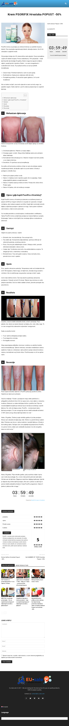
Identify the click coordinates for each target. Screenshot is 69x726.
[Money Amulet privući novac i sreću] (38, 573)
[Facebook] (26, 698)
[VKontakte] (38, 698)
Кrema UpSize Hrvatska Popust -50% (10, 558)
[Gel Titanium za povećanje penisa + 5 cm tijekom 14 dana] (7, 573)
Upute (5, 104)
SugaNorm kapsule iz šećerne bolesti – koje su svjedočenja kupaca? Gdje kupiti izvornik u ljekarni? (22, 602)
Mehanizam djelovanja (10, 98)
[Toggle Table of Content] (24, 95)
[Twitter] (30, 698)
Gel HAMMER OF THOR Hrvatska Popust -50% (35, 558)
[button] (65, 3)
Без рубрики (4, 577)
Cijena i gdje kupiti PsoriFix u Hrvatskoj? (15, 100)
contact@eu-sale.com (38, 694)
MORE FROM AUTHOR (22, 565)
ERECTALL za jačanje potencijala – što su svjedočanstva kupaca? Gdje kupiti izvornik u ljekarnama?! (7, 602)
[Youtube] (42, 698)
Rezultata (6, 106)
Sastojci (6, 102)
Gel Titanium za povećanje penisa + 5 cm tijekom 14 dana (7, 581)
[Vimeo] (34, 698)
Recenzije (6, 108)
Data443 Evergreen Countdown (38, 500)
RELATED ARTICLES (8, 565)
